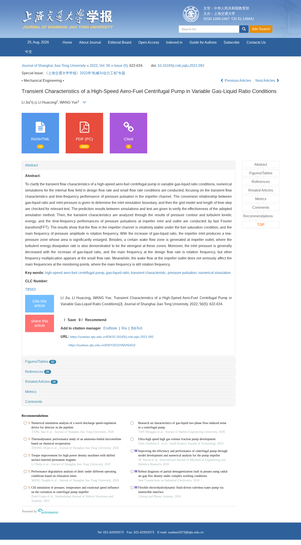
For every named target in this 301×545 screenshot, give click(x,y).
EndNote (110, 328)
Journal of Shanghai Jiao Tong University (54, 65)
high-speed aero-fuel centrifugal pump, (75, 273)
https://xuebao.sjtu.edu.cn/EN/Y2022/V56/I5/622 (102, 345)
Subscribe (232, 42)
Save (72, 320)
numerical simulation (214, 273)
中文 (28, 52)
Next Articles (265, 80)
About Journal (90, 42)
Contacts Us (256, 42)
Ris (124, 328)
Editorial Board (119, 42)
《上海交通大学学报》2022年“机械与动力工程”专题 (85, 73)
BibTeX (137, 328)
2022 (94, 65)
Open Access (148, 42)
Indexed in (174, 42)
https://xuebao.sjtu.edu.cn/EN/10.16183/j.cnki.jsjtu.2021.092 (112, 337)
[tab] (128, 165)
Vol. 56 (104, 65)
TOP (260, 225)
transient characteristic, (149, 273)
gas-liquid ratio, (118, 273)
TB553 (30, 289)
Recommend (95, 320)
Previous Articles (238, 80)
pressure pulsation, (183, 273)
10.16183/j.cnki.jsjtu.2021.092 (181, 65)
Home (67, 42)
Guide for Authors (203, 42)
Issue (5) (121, 65)
